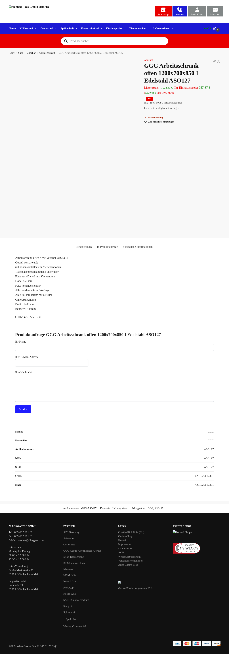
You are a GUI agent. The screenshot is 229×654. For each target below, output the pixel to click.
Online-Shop (125, 536)
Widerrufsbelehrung (129, 556)
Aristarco (68, 538)
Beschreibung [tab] (84, 246)
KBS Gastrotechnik (74, 563)
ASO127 (158, 508)
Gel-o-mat (69, 544)
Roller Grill (69, 593)
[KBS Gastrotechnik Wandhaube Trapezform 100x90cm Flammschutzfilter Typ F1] (218, 62)
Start (12, 53)
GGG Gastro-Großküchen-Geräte (82, 550)
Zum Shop (163, 14)
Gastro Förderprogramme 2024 (135, 588)
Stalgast (67, 606)
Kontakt (180, 14)
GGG (211, 431)
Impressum (124, 544)
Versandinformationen (130, 560)
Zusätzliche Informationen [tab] (138, 246)
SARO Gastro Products (76, 599)
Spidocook (69, 612)
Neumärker (69, 581)
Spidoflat (71, 619)
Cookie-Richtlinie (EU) (131, 532)
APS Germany (71, 532)
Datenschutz (125, 548)
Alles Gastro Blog (128, 564)
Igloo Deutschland (73, 556)
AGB (121, 552)
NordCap (68, 587)
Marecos (68, 569)
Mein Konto (197, 14)
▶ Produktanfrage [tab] (107, 246)
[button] (212, 28)
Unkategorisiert (47, 53)
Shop (20, 53)
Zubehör (31, 53)
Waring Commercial (74, 626)
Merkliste (215, 14)
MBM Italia (69, 575)
